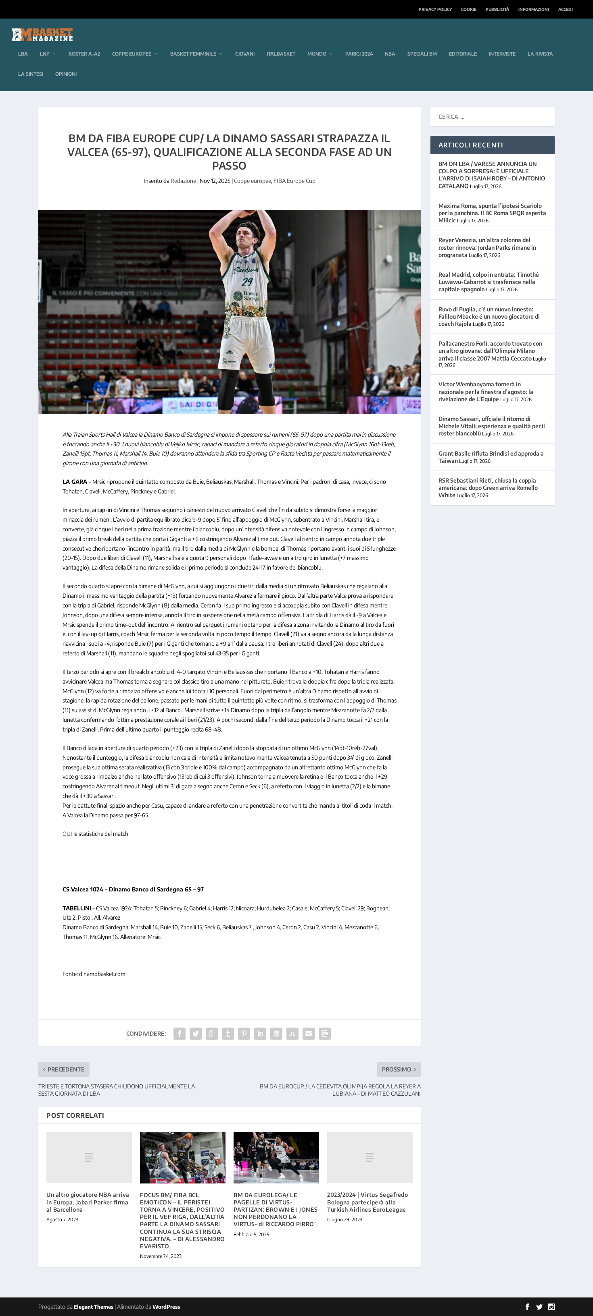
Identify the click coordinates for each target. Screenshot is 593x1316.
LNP (45, 54)
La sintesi (30, 74)
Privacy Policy (435, 9)
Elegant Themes (93, 1307)
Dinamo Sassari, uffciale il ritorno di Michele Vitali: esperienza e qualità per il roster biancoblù (491, 426)
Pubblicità (497, 9)
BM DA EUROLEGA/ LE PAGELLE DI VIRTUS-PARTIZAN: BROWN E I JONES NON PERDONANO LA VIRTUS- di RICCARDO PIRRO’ (276, 1210)
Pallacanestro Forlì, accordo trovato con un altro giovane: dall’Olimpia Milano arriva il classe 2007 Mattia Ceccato (490, 350)
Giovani (245, 54)
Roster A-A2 (84, 54)
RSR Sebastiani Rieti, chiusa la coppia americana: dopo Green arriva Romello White (488, 487)
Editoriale (463, 54)
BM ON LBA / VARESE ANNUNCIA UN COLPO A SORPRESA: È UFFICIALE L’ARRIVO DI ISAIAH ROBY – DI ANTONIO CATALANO (491, 174)
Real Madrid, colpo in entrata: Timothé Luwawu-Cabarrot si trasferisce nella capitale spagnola (488, 281)
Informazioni (533, 9)
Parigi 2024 (359, 54)
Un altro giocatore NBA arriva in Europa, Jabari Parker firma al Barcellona (87, 1201)
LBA (23, 54)
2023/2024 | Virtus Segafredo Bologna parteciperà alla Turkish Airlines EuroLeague (367, 1201)
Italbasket (281, 54)
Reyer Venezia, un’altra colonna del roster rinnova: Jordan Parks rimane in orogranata (487, 247)
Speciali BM (422, 54)
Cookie (468, 9)
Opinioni (66, 74)
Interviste (502, 54)
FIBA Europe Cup (294, 180)
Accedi (565, 9)
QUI (67, 833)
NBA (390, 54)
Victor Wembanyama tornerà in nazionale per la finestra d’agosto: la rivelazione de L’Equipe (485, 391)
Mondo (316, 54)
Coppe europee (131, 54)
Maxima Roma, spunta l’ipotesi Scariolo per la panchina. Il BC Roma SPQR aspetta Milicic (492, 213)
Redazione (183, 180)
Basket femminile (193, 54)
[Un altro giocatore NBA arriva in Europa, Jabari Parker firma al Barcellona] (89, 1157)
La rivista (540, 54)
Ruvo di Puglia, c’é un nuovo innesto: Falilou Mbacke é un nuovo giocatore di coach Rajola (489, 316)
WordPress (166, 1307)
